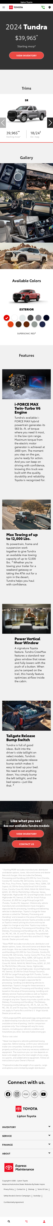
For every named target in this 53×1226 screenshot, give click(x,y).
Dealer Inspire (39, 1184)
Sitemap (31, 1189)
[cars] (25, 1094)
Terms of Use (43, 1189)
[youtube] (43, 1094)
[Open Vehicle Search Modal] (9, 1221)
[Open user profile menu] (44, 1221)
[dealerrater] (34, 1094)
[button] (50, 123)
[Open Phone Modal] (43, 7)
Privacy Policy (9, 1189)
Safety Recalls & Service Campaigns (17, 1195)
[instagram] (17, 1094)
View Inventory (26, 55)
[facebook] (8, 1094)
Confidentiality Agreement (14, 1202)
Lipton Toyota (22, 1180)
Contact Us (26, 844)
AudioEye (36, 1195)
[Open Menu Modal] (3, 7)
